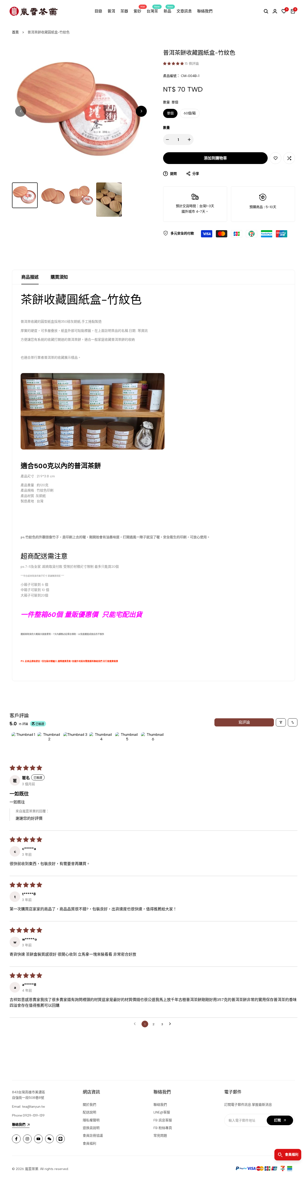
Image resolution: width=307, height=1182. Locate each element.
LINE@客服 (162, 1112)
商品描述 (30, 277)
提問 (173, 174)
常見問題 (160, 1136)
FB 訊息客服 (163, 1120)
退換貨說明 (91, 1128)
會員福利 (89, 1143)
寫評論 (244, 722)
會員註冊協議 (93, 1136)
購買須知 (59, 277)
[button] (174, 64)
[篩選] (281, 722)
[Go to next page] (171, 1024)
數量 (166, 128)
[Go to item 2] (49, 744)
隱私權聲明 (91, 1120)
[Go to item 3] (75, 744)
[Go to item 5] (127, 744)
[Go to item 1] (23, 744)
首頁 (15, 32)
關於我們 (89, 1105)
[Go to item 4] (101, 744)
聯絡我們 (160, 1105)
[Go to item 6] (153, 744)
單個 (170, 113)
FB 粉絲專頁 (163, 1128)
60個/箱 (190, 113)
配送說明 (89, 1112)
